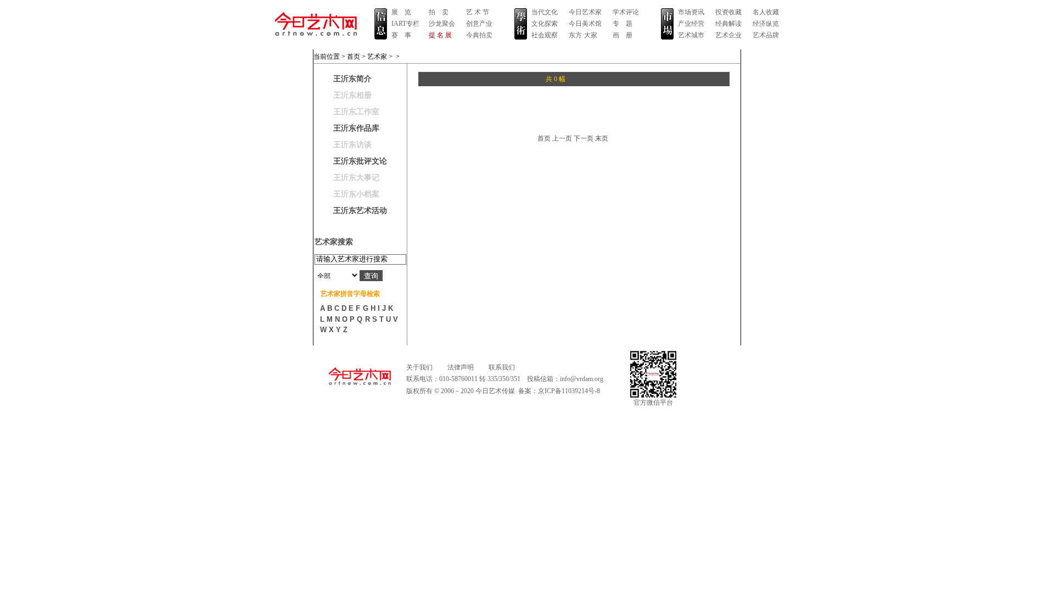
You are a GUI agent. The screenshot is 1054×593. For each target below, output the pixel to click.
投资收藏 (728, 12)
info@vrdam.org (581, 379)
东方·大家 (583, 35)
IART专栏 (405, 23)
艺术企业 (728, 35)
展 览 (401, 12)
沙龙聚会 (442, 23)
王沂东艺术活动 (360, 210)
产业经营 (691, 23)
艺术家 (377, 56)
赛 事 (401, 35)
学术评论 (626, 12)
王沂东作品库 (356, 128)
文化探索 (544, 23)
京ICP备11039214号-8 (569, 391)
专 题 (622, 23)
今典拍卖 (479, 35)
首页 (353, 56)
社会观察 (544, 35)
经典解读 (728, 23)
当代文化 (544, 12)
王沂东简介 (352, 79)
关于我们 (419, 367)
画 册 (622, 35)
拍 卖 (438, 12)
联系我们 (502, 367)
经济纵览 (766, 23)
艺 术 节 (477, 12)
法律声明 (460, 367)
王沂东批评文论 (360, 161)
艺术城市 (691, 35)
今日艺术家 (585, 12)
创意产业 (479, 23)
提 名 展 (440, 35)
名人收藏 (766, 12)
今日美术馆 (585, 23)
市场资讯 (691, 12)
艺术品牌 (766, 35)
